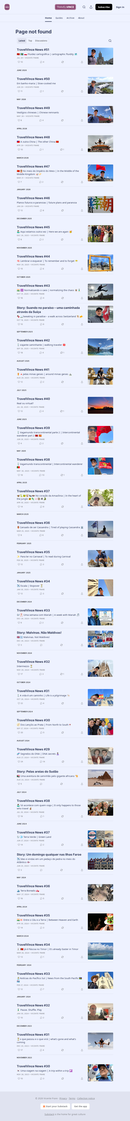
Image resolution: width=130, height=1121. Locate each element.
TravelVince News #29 (33, 749)
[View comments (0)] (41, 645)
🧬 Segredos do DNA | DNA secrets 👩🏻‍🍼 (38, 753)
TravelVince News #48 (33, 137)
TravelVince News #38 (33, 459)
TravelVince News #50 (33, 79)
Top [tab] (30, 40)
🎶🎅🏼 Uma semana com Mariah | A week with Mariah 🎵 (48, 614)
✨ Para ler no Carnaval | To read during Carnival (44, 556)
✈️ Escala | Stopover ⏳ (30, 585)
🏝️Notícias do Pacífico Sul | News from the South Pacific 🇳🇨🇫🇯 (49, 980)
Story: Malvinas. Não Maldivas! (39, 632)
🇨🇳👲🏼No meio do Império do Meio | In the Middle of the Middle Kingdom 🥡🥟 (48, 172)
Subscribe (104, 7)
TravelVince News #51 (33, 49)
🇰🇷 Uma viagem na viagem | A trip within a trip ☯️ (44, 1070)
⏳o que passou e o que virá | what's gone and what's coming (46, 1040)
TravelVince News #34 (33, 581)
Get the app (80, 1106)
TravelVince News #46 (33, 198)
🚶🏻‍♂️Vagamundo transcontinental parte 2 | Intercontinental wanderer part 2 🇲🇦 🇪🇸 (48, 434)
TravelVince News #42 (33, 340)
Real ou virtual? (25, 403)
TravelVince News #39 (33, 428)
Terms (72, 1098)
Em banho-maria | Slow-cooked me (36, 83)
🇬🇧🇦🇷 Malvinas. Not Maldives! (33, 637)
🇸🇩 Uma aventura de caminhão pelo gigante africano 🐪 (47, 776)
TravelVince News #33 (33, 610)
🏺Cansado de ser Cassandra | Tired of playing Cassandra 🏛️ (50, 527)
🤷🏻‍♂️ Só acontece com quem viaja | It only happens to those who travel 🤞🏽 (49, 807)
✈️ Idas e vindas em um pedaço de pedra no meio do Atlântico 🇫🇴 (46, 860)
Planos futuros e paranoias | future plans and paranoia (47, 202)
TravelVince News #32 (33, 662)
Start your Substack (57, 1106)
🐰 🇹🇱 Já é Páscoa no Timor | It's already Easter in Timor (47, 949)
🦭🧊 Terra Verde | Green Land (34, 836)
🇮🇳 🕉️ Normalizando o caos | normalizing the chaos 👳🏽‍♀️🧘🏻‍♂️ (49, 290)
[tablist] (33, 41)
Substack (49, 1114)
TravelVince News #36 (33, 523)
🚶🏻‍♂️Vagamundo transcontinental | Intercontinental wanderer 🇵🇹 (50, 465)
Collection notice (86, 1098)
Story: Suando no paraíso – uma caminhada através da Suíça (48, 310)
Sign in (120, 7)
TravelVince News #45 (33, 227)
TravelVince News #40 (33, 399)
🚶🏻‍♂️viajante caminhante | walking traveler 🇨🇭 (41, 344)
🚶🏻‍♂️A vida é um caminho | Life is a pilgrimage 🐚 (43, 695)
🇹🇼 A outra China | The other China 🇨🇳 (38, 141)
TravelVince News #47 (33, 166)
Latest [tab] (22, 40)
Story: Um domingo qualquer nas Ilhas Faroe (49, 854)
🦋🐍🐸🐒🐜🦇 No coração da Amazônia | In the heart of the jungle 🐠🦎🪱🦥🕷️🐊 (49, 497)
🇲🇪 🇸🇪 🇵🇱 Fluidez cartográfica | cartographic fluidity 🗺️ (47, 54)
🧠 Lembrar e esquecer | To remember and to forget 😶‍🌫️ (47, 260)
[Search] (84, 7)
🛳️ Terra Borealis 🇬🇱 (28, 890)
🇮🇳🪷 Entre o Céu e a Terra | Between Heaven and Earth (47, 919)
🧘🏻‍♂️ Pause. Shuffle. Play (29, 1009)
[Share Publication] (91, 7)
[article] (65, 56)
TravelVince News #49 (33, 108)
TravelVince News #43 (33, 286)
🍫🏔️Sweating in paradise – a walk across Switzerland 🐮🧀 (50, 316)
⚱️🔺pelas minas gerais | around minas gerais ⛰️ (44, 374)
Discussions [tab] (41, 40)
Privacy (63, 1098)
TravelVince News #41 (33, 369)
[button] (48, 18)
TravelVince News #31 (33, 691)
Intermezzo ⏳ (25, 666)
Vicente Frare (32, 58)
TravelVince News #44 (33, 256)
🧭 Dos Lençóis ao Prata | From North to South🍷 (44, 724)
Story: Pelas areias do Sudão (37, 771)
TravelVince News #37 (33, 491)
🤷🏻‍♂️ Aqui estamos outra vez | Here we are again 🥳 (44, 231)
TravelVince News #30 (33, 720)
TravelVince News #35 (33, 552)
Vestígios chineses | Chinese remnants (38, 112)
